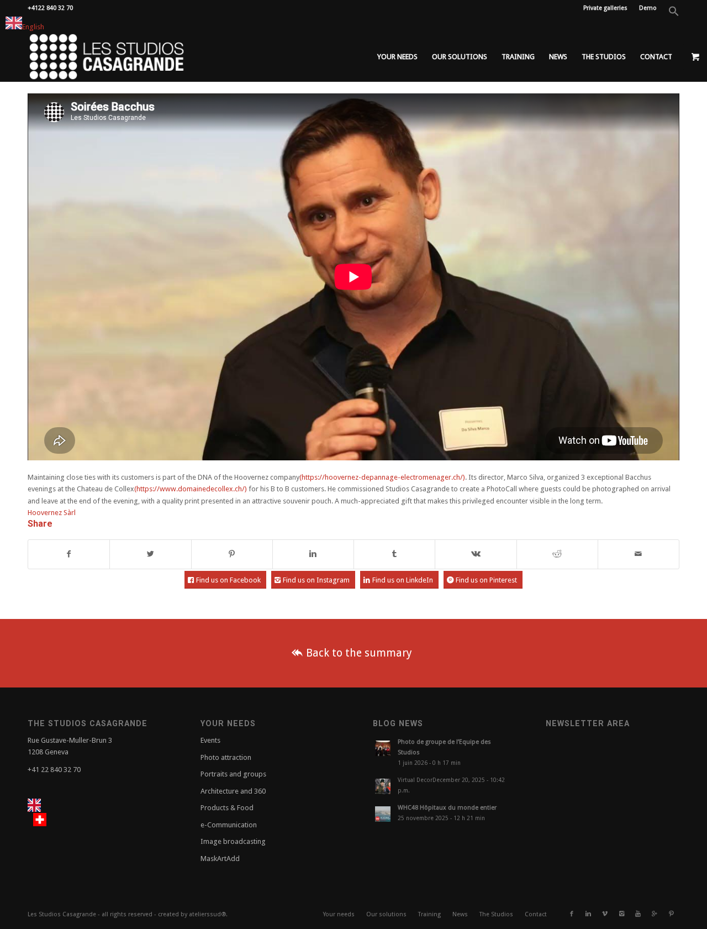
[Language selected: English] (52, 813)
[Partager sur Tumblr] (394, 554)
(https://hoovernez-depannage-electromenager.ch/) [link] (382, 477)
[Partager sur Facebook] (68, 554)
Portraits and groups (233, 774)
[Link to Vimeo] (605, 914)
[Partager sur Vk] (475, 554)
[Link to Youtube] (638, 914)
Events (210, 740)
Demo (648, 8)
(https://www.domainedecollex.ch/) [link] (190, 489)
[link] (52, 512)
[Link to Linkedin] (588, 914)
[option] (42, 819)
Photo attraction (226, 757)
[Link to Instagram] (621, 914)
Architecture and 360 (233, 791)
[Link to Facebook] (571, 914)
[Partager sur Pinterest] (232, 554)
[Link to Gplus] (654, 914)
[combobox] (25, 25)
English (33, 27)
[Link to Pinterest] (671, 914)
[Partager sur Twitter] (150, 554)
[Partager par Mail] (638, 554)
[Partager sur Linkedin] (313, 554)
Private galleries (605, 8)
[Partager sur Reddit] (557, 554)
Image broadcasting (233, 841)
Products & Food (227, 808)
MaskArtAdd (220, 858)
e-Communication (229, 825)
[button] (673, 14)
